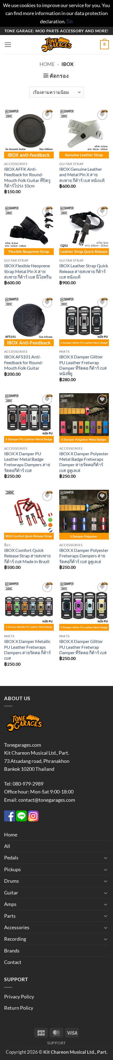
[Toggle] (105, 858)
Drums (11, 881)
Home (47, 64)
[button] (8, 44)
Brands (11, 951)
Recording (15, 939)
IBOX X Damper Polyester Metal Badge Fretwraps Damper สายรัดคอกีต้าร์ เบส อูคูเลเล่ (83, 462)
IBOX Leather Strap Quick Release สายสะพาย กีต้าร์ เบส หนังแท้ (83, 271)
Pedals (11, 858)
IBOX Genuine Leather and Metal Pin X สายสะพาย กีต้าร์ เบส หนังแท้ (81, 175)
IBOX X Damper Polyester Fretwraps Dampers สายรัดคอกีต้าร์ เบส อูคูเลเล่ (83, 556)
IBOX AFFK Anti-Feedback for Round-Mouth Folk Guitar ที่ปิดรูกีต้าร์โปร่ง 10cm (27, 177)
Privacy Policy (19, 997)
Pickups (12, 869)
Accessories (16, 927)
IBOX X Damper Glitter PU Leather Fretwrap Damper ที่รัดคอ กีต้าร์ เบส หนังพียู (83, 365)
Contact (12, 962)
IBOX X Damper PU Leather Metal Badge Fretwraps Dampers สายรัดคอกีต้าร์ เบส (27, 462)
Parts (10, 916)
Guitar (11, 893)
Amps (10, 904)
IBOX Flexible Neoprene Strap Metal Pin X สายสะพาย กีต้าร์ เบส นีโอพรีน (28, 271)
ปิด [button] (69, 21)
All (7, 846)
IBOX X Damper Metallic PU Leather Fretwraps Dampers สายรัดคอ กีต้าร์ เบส (27, 650)
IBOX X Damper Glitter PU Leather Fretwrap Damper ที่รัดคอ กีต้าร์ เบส (83, 647)
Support (56, 1043)
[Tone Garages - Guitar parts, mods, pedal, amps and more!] (56, 44)
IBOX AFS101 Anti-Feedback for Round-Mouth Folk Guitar (23, 362)
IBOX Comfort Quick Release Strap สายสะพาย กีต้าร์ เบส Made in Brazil (27, 556)
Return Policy (18, 1008)
